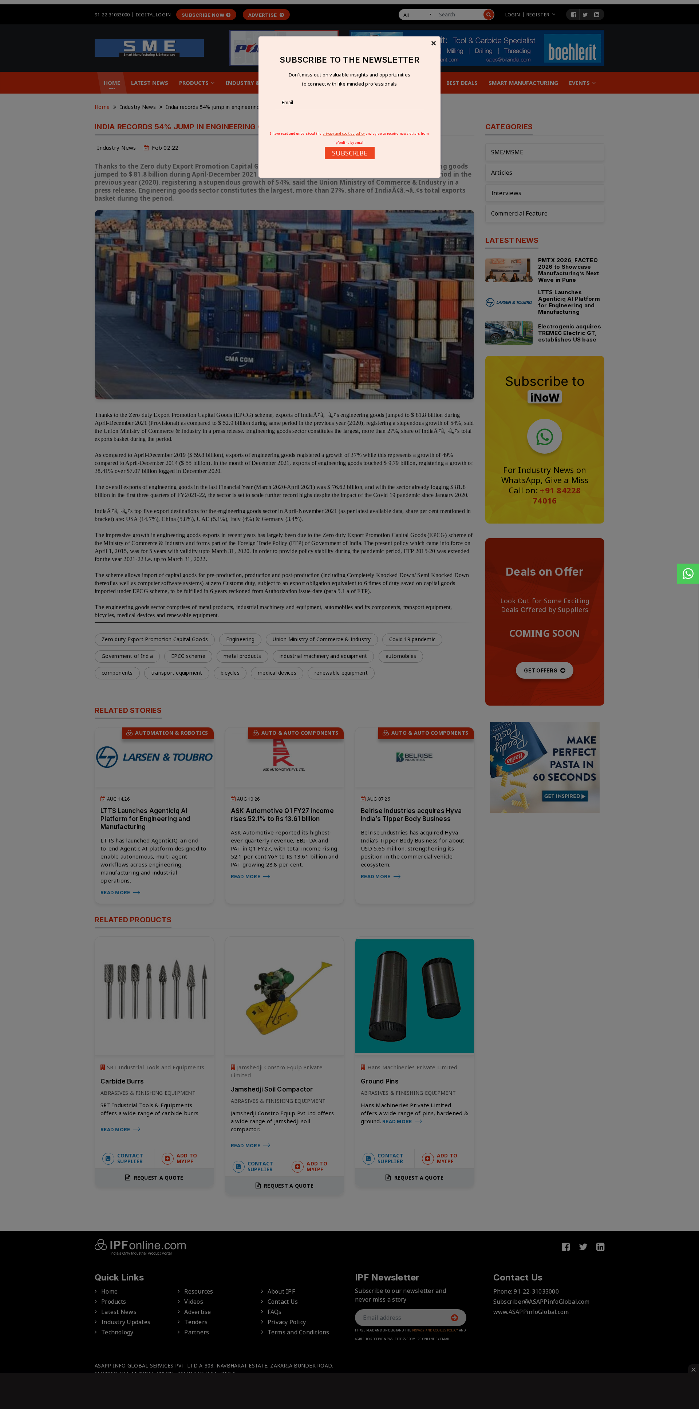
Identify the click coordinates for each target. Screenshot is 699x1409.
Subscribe (349, 153)
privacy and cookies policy (344, 133)
